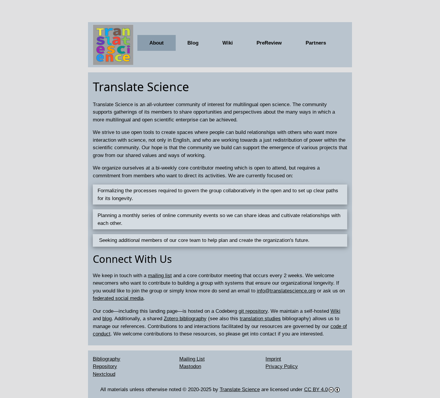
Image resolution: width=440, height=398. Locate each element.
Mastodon (190, 366)
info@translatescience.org (286, 291)
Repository (105, 366)
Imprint (273, 359)
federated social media (118, 298)
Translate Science (240, 389)
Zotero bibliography (185, 318)
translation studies (260, 318)
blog (107, 318)
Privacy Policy (281, 366)
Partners (316, 43)
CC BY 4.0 (316, 389)
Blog (192, 43)
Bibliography (106, 359)
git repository (253, 311)
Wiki (227, 43)
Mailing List (192, 359)
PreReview (269, 43)
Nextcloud (104, 374)
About (156, 43)
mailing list (160, 275)
